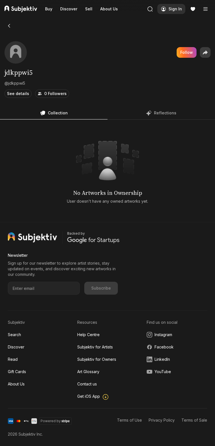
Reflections (165, 112)
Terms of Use (129, 420)
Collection (58, 112)
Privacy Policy (162, 420)
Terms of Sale (194, 420)
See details (18, 93)
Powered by (51, 421)
